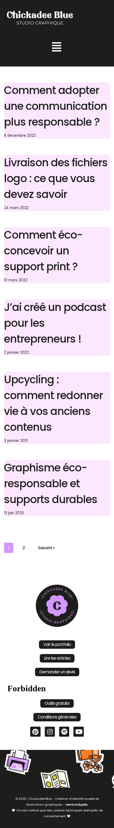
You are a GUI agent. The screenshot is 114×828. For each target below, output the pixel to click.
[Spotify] (64, 732)
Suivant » (46, 548)
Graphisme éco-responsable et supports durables (50, 483)
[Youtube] (78, 732)
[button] (56, 47)
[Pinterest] (35, 732)
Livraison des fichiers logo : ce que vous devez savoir (56, 178)
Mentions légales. (77, 804)
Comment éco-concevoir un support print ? (43, 251)
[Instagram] (50, 732)
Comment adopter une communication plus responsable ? (55, 106)
